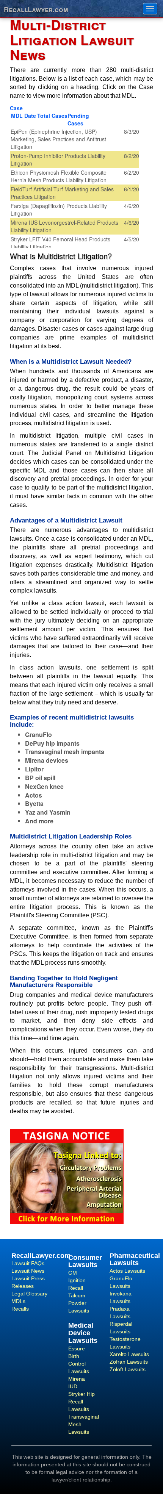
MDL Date (23, 115)
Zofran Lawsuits (129, 1362)
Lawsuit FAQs (27, 1263)
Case (16, 108)
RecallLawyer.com (36, 9)
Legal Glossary (29, 1294)
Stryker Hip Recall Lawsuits (81, 1401)
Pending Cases (78, 119)
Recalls (20, 1309)
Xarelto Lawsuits (129, 1354)
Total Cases (52, 115)
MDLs (18, 1301)
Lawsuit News (27, 1271)
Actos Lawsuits (127, 1271)
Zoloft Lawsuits (128, 1369)
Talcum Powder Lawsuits (78, 1303)
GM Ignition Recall (77, 1280)
